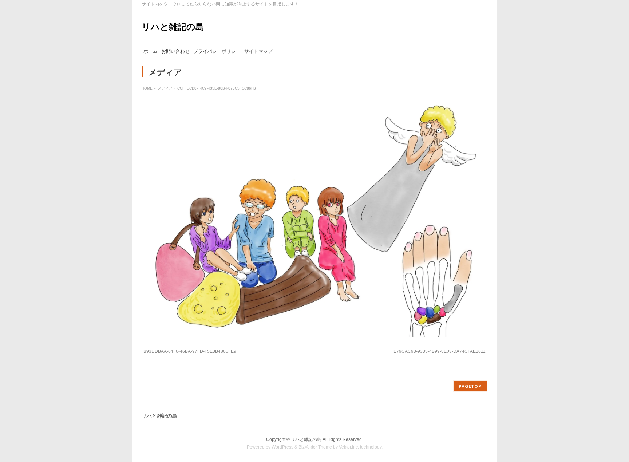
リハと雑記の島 (173, 27)
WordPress (282, 447)
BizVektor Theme (315, 447)
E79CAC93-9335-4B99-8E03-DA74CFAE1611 (439, 351)
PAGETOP (470, 386)
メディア (165, 88)
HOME (147, 88)
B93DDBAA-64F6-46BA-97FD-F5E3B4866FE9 (189, 351)
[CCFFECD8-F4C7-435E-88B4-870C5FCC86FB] (314, 220)
